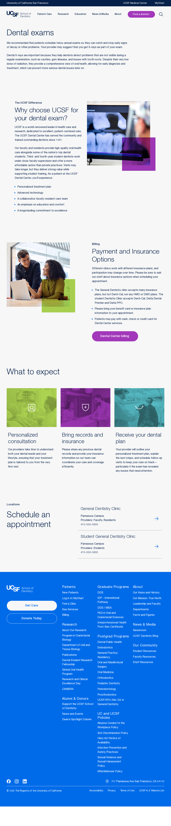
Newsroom (139, 630)
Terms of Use (127, 791)
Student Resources (144, 651)
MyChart (159, 3)
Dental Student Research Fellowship (77, 662)
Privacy (112, 791)
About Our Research (74, 630)
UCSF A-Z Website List (151, 791)
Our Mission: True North (147, 598)
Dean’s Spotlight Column (77, 719)
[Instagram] (17, 781)
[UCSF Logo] (19, 14)
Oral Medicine (106, 672)
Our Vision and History (146, 593)
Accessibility (96, 791)
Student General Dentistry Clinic (108, 537)
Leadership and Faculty (147, 604)
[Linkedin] (25, 781)
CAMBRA (67, 689)
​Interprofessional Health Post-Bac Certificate (112, 625)
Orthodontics (105, 678)
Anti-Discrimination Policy (113, 733)
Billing (65, 615)
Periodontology (107, 689)
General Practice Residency (108, 655)
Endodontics (105, 648)
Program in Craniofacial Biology (76, 638)
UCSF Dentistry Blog (145, 636)
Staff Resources (143, 662)
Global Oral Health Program (73, 672)
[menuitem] (96, 791)
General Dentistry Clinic (101, 509)
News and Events (72, 714)
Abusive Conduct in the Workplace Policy (111, 725)
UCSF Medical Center (135, 3)
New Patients (70, 593)
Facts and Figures (144, 615)
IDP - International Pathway (108, 600)
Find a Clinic (69, 604)
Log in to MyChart (72, 598)
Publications (69, 655)
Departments (141, 609)
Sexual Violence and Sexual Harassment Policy (109, 762)
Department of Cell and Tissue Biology (76, 647)
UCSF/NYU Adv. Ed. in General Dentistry (111, 702)
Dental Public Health (110, 642)
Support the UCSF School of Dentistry (77, 706)
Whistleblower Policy (110, 771)
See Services (70, 609)
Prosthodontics (107, 695)
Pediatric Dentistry (109, 683)
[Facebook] (9, 781)
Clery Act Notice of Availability (109, 740)
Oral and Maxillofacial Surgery (110, 664)
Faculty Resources (144, 657)
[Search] (161, 14)
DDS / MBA (105, 608)
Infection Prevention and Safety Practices (112, 750)
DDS (100, 593)
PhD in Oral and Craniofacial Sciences (111, 615)
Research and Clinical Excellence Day (75, 681)
